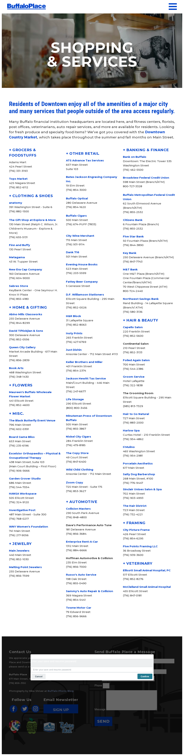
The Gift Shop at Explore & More (32, 220)
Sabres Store (18, 286)
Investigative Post (22, 510)
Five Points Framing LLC (140, 546)
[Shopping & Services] (26, 4)
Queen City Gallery (22, 347)
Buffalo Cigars (76, 215)
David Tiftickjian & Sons (26, 330)
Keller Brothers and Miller (84, 362)
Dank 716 (72, 252)
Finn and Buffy (19, 245)
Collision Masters (78, 508)
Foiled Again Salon (136, 360)
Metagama (17, 257)
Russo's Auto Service (81, 574)
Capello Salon (133, 327)
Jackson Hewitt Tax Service (86, 378)
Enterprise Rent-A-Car (82, 541)
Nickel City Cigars (78, 436)
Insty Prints (74, 333)
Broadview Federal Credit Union (146, 177)
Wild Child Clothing (79, 469)
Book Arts (16, 368)
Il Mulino (129, 447)
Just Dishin (74, 349)
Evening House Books (82, 264)
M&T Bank (130, 269)
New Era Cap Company (25, 269)
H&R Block (73, 316)
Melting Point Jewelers (25, 567)
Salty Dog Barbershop (139, 474)
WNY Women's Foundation (28, 526)
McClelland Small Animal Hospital (147, 587)
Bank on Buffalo (134, 157)
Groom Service (133, 376)
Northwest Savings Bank (141, 299)
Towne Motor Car (78, 607)
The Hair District (134, 505)
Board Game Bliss (22, 437)
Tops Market (18, 178)
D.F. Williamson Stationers (85, 294)
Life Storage (75, 399)
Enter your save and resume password (53, 661)
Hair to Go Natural (136, 414)
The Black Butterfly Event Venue (32, 420)
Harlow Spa (131, 430)
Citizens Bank (132, 220)
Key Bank (129, 253)
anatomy (15, 202)
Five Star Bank (133, 236)
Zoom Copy (74, 482)
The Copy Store (77, 453)
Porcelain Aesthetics (138, 463)
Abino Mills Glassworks (25, 314)
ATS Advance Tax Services (85, 160)
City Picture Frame (136, 529)
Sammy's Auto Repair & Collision (89, 591)
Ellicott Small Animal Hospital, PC (147, 570)
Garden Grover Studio (25, 478)
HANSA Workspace (22, 493)
